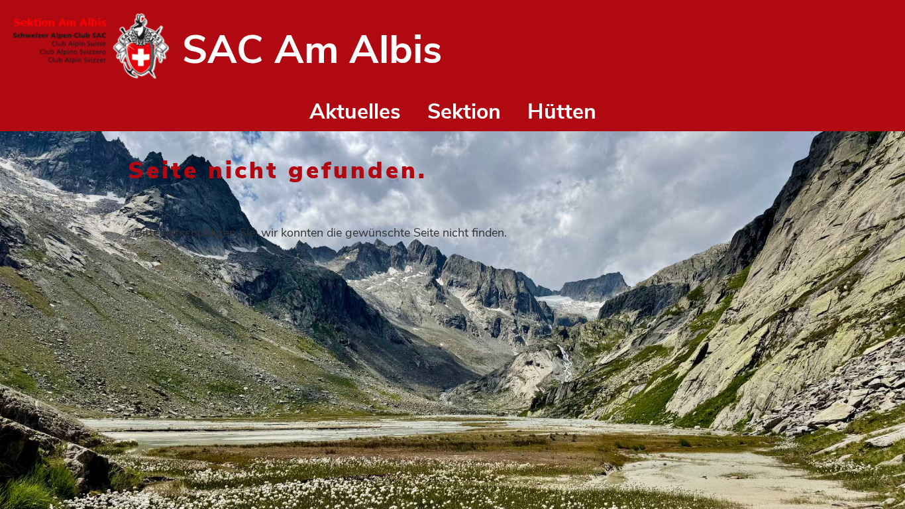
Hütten (561, 111)
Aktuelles (355, 111)
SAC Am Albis (312, 50)
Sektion (464, 111)
